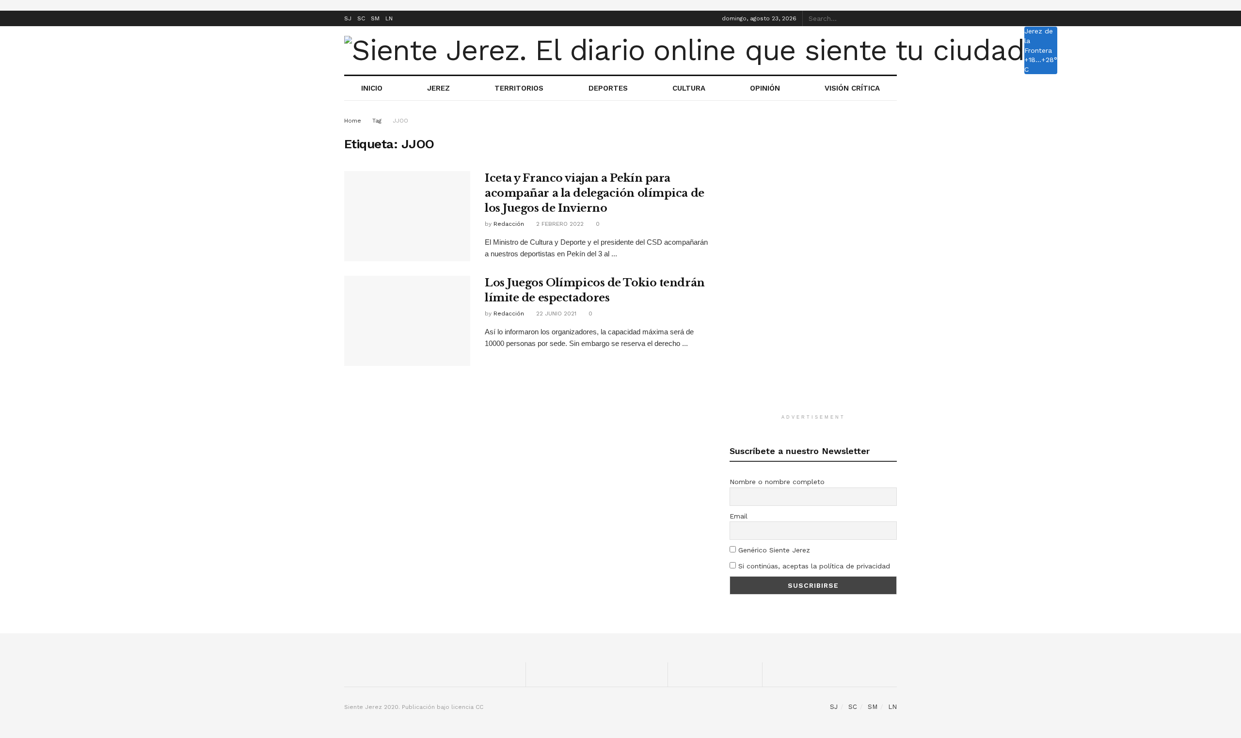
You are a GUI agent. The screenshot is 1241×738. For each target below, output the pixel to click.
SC (361, 18)
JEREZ (438, 88)
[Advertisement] (813, 260)
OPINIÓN (765, 88)
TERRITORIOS (518, 88)
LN (389, 18)
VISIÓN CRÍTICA (852, 88)
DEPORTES (608, 88)
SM (375, 18)
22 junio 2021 (555, 313)
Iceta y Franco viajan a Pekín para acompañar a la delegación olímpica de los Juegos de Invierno (594, 193)
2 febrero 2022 (559, 223)
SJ (347, 18)
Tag (377, 120)
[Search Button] (891, 18)
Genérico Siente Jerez (773, 550)
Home (352, 120)
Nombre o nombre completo (777, 482)
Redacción (508, 223)
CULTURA (688, 88)
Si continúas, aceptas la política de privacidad (813, 566)
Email (739, 516)
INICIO (371, 88)
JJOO (400, 120)
